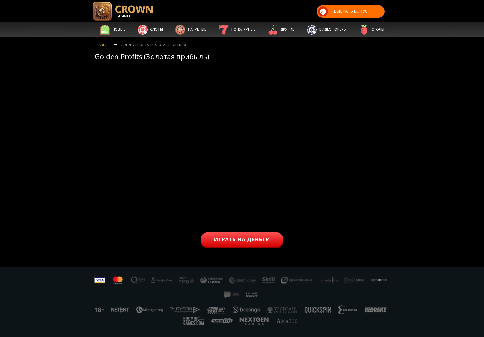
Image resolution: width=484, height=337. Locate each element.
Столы (378, 29)
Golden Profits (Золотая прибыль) (153, 44)
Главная (102, 44)
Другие (287, 29)
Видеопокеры (333, 29)
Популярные (243, 29)
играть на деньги (242, 239)
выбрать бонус (351, 11)
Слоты (156, 29)
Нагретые (197, 29)
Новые (118, 29)
